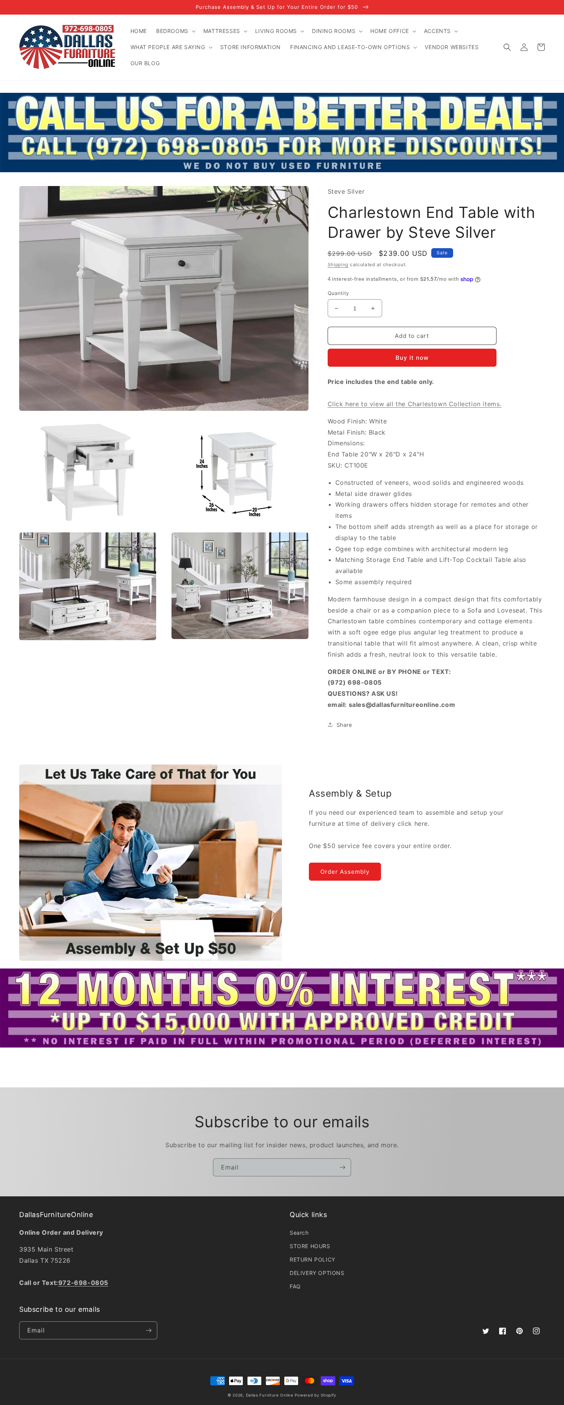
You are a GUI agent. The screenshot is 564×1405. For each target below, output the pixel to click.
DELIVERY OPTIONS (317, 1273)
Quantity (338, 293)
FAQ (295, 1286)
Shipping (338, 264)
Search (299, 1232)
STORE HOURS (310, 1246)
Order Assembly (344, 871)
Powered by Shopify (315, 1395)
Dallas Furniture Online (270, 1395)
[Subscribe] (342, 1167)
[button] (175, 31)
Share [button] (344, 724)
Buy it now (412, 357)
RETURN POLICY (312, 1259)
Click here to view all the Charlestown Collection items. (415, 404)
